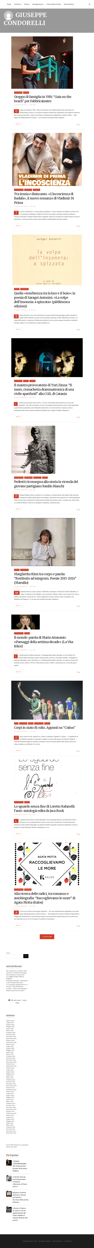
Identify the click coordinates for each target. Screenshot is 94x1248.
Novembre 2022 (11, 1109)
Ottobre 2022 (10, 1111)
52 (79, 124)
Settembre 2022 (11, 1113)
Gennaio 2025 (10, 1058)
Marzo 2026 (9, 1030)
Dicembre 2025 (11, 1036)
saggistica (37, 477)
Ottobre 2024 (10, 1064)
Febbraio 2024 (10, 1080)
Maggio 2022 (10, 1121)
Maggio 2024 (10, 1074)
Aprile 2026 (9, 1028)
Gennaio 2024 (10, 1082)
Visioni (26, 4)
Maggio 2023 (10, 1097)
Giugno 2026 (10, 1024)
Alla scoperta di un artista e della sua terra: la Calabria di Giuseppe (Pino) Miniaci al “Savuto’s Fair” (16, 973)
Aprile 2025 (9, 1052)
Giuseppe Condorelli (21, 104)
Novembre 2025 (11, 1038)
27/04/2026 (32, 397)
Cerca (8, 953)
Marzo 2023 (9, 1101)
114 (79, 751)
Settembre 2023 (11, 1089)
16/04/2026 (32, 489)
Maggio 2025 (10, 1050)
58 (79, 509)
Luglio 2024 (9, 1070)
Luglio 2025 (9, 1046)
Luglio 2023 (9, 1093)
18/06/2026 (32, 104)
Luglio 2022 (9, 1117)
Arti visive (23, 723)
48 (79, 226)
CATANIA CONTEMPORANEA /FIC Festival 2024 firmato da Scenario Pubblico (20, 1166)
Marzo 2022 (9, 1125)
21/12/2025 (32, 814)
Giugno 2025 (10, 1048)
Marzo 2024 (9, 1078)
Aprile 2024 (9, 1076)
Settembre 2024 (11, 1066)
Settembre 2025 (11, 1042)
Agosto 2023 (10, 1091)
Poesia (17, 289)
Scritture (17, 4)
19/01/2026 (32, 650)
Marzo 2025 (9, 1054)
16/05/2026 (32, 310)
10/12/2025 (32, 906)
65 (79, 417)
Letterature (19, 189)
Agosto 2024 (10, 1068)
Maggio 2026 (10, 1026)
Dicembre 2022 (11, 1107)
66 (79, 330)
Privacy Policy (57, 1241)
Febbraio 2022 (10, 1127)
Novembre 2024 (11, 1062)
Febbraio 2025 (10, 1056)
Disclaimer (67, 1241)
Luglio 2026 (10, 1022)
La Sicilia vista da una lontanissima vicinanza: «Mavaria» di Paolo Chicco (20, 1181)
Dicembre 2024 (11, 1060)
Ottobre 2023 (10, 1087)
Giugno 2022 (10, 1119)
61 (79, 606)
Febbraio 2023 (10, 1103)
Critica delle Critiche (53, 4)
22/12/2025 (32, 731)
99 (79, 834)
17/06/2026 (32, 206)
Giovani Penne (69, 4)
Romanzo (36, 189)
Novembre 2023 (11, 1086)
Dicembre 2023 (11, 1084)
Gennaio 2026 (10, 1034)
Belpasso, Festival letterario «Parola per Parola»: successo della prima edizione (20, 1197)
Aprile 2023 (9, 1099)
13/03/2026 (32, 586)
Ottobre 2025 (10, 1040)
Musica (47, 723)
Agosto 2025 (10, 1044)
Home (9, 4)
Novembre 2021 (11, 1133)
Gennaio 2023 (10, 1105)
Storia (26, 380)
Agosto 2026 (10, 1021)
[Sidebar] (89, 4)
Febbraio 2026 (10, 1032)
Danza (31, 723)
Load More (46, 936)
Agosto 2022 (10, 1115)
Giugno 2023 (10, 1095)
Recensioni (18, 92)
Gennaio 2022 (10, 1129)
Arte (16, 723)
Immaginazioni (37, 4)
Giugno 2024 (10, 1072)
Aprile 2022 (9, 1123)
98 (79, 672)
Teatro (26, 92)
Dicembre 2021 (11, 1131)
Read (17, 124)
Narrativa (28, 189)
